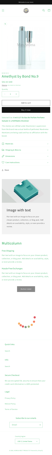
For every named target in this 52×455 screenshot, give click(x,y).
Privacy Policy (10, 398)
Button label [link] (26, 289)
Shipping (4, 85)
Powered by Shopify (36, 450)
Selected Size (7, 117)
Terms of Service (11, 409)
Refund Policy (10, 404)
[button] (3, 10)
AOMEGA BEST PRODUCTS (22, 450)
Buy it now (26, 110)
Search (7, 351)
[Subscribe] (39, 425)
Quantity (5, 89)
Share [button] (7, 170)
